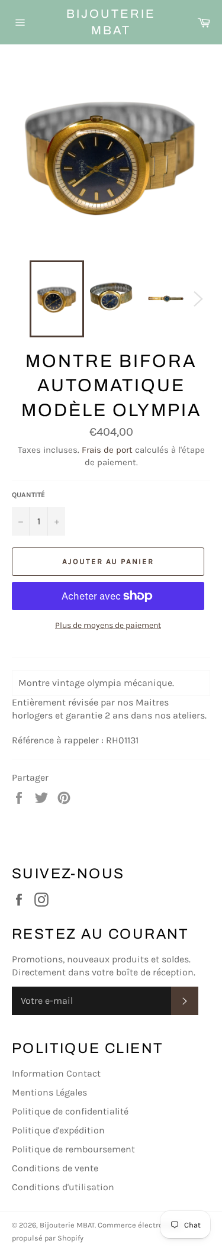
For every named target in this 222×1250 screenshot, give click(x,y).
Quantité (28, 495)
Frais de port (107, 449)
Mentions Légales (49, 1092)
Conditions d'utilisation (63, 1187)
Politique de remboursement (73, 1149)
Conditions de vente (55, 1168)
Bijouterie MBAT (111, 22)
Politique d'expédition (58, 1130)
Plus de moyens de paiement (108, 625)
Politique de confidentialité (70, 1111)
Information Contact (56, 1073)
